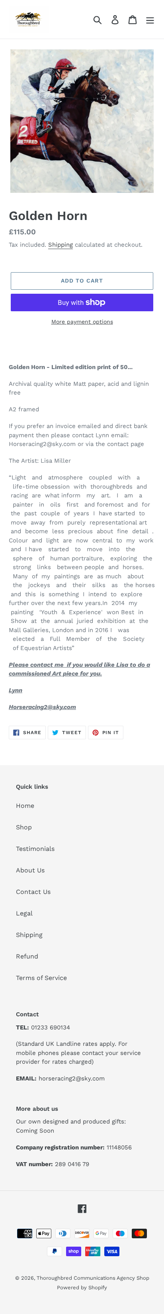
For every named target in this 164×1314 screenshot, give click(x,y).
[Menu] (150, 19)
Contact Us (33, 892)
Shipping (60, 244)
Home (25, 805)
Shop (24, 827)
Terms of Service (41, 978)
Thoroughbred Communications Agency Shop (93, 1278)
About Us (30, 870)
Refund (27, 956)
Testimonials (35, 848)
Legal (24, 913)
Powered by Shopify (82, 1287)
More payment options (82, 321)
